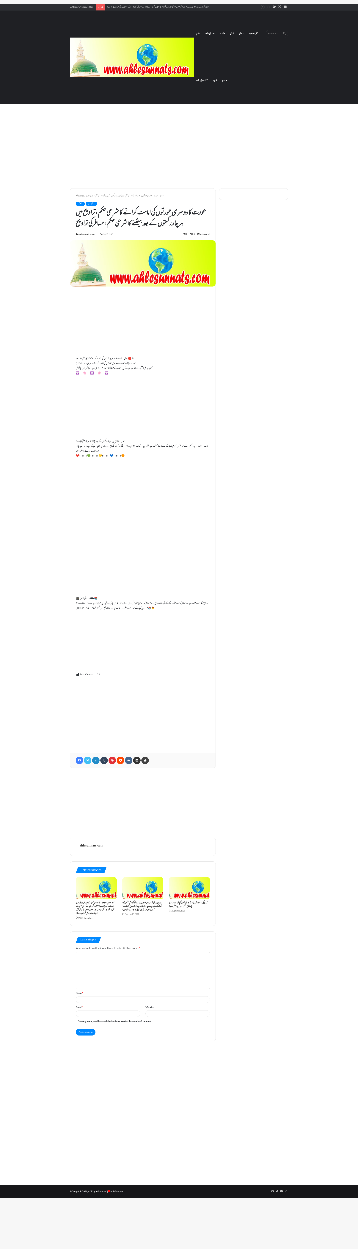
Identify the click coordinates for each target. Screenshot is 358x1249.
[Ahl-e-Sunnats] (132, 57)
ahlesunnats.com (86, 234)
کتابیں (215, 80)
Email (80, 1007)
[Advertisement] (179, 153)
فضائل (232, 34)
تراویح (162, 196)
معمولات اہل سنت (202, 80)
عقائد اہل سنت (210, 34)
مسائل (241, 34)
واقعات (222, 34)
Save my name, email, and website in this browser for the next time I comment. (115, 1021)
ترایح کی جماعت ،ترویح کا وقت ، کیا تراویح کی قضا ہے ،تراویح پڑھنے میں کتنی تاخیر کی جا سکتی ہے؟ (188, 905)
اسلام (198, 34)
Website (149, 1007)
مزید (223, 80)
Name (79, 993)
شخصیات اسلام (253, 34)
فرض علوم (91, 204)
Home (81, 196)
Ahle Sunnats (116, 1192)
